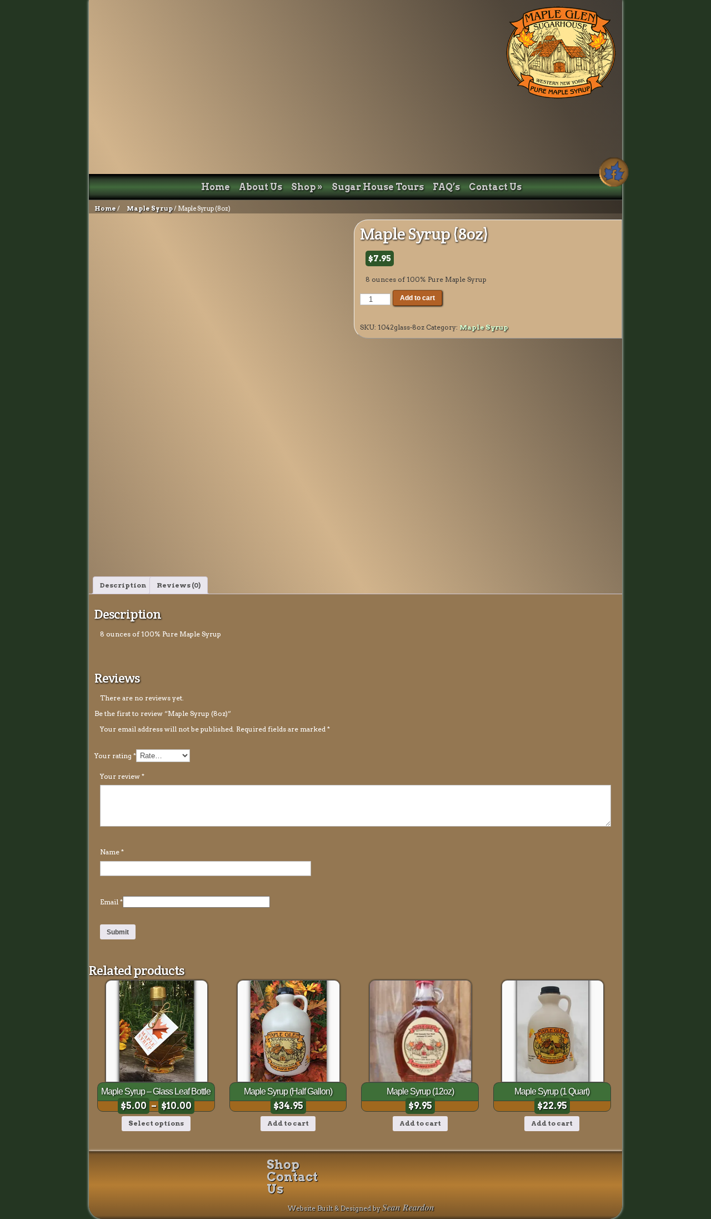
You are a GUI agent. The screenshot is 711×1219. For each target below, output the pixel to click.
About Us (260, 187)
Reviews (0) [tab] (179, 585)
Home (215, 187)
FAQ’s (446, 187)
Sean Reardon (408, 1207)
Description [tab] (123, 585)
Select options (156, 1123)
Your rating (115, 756)
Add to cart (417, 298)
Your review (122, 776)
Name (112, 852)
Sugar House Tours (378, 187)
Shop (307, 187)
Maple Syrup (150, 208)
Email (111, 902)
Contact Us (495, 187)
